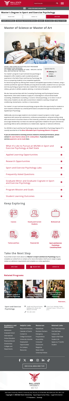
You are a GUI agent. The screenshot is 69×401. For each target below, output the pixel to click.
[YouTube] (31, 360)
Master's (40, 21)
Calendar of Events (26, 331)
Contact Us (34, 16)
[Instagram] (37, 360)
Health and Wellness (8, 21)
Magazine (39, 347)
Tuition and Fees (13, 243)
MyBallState (39, 329)
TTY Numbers (30, 397)
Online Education (9, 338)
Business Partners (41, 331)
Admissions (7, 330)
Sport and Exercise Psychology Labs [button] (24, 167)
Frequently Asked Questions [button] (20, 174)
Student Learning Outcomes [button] (20, 196)
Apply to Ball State (57, 337)
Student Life (55, 339)
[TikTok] (48, 360)
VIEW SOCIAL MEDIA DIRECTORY (34, 366)
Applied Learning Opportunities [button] (22, 154)
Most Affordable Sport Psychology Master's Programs (40, 130)
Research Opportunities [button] (18, 161)
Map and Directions (26, 329)
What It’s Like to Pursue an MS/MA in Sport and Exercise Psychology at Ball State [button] (30, 146)
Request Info (11, 16)
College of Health (60, 21)
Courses (13, 222)
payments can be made (18, 139)
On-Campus (49, 21)
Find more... (62, 302)
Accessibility (39, 339)
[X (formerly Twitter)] (24, 360)
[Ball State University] (34, 381)
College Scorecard (25, 337)
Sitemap (39, 397)
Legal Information (57, 395)
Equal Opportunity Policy (41, 395)
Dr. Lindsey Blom (33, 137)
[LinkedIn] (43, 360)
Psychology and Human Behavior (26, 21)
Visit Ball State (56, 331)
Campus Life (55, 334)
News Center (40, 350)
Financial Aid (34, 243)
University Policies (41, 353)
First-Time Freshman (58, 329)
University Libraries (26, 339)
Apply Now (57, 16)
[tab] (34, 147)
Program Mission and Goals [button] (19, 189)
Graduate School (9, 333)
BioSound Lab (55, 222)
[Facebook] (19, 360)
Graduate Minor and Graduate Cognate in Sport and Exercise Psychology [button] (30, 181)
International (8, 336)
